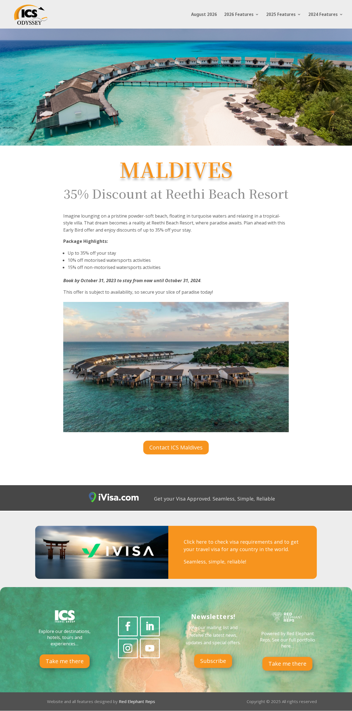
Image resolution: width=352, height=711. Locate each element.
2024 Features (323, 14)
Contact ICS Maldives (176, 447)
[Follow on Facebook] (128, 626)
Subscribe (213, 661)
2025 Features (281, 14)
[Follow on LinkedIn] (150, 626)
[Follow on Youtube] (150, 648)
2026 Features (239, 14)
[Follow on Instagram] (128, 648)
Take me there (65, 661)
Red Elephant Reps (137, 701)
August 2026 (204, 14)
